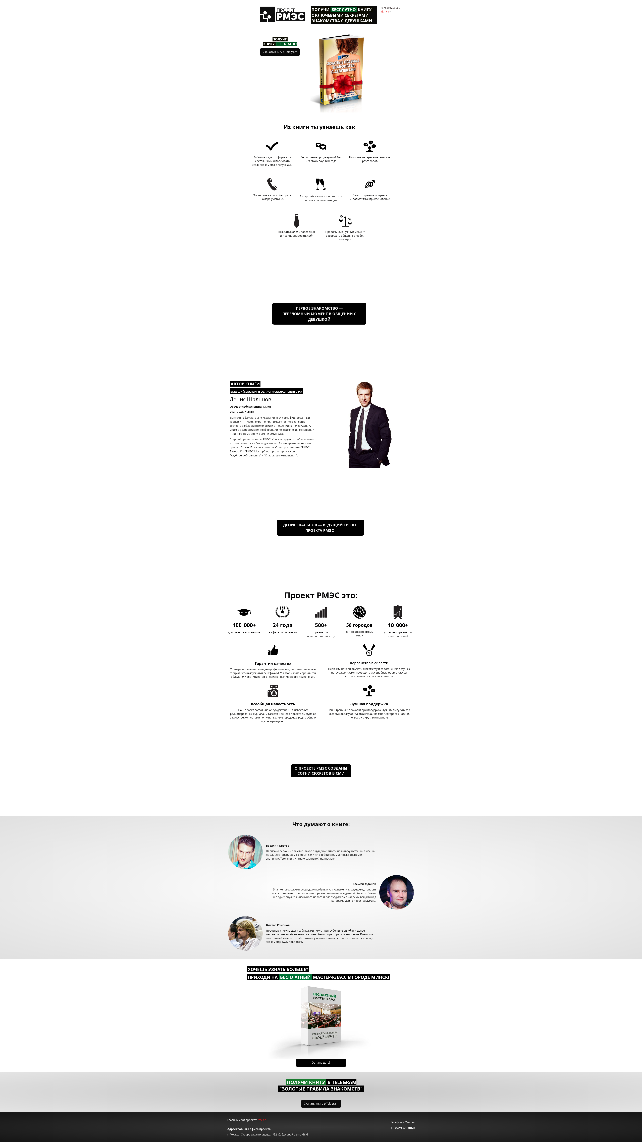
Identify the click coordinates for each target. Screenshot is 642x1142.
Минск (385, 11)
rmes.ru (262, 1120)
